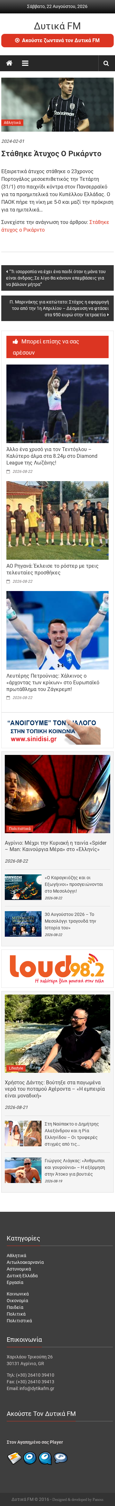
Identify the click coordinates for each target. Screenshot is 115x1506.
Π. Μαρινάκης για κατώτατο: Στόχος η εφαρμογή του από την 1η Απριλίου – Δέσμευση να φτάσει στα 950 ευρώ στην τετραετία (59, 308)
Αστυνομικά (19, 1269)
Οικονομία (17, 1300)
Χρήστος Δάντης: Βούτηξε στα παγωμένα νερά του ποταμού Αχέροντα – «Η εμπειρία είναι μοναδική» (55, 1089)
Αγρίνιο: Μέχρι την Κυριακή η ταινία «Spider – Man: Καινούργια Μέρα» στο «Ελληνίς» (55, 846)
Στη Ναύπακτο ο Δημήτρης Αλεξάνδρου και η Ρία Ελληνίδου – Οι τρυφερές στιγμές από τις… (72, 1134)
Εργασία (15, 1282)
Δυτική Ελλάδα (22, 1275)
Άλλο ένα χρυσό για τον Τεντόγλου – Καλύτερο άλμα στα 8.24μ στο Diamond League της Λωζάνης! (51, 456)
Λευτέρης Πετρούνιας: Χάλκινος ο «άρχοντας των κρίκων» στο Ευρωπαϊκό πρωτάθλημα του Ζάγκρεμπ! (52, 682)
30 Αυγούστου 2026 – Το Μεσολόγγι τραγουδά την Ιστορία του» (70, 921)
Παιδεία (15, 1307)
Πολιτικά (16, 1314)
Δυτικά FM (57, 26)
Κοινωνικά (18, 1293)
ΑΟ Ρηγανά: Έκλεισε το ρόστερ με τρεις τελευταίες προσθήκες (52, 569)
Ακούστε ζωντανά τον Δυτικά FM (61, 40)
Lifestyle (16, 1068)
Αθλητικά (12, 122)
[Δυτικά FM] (9, 63)
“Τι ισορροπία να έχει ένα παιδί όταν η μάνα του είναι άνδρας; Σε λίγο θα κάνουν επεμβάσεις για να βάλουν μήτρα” (56, 278)
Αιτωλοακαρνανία (25, 1262)
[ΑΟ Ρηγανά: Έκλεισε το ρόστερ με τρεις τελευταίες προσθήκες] (57, 520)
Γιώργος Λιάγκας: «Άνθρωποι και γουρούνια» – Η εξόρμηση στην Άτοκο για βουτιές (75, 1167)
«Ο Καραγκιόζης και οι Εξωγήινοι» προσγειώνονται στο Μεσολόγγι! (74, 884)
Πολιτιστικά (20, 828)
